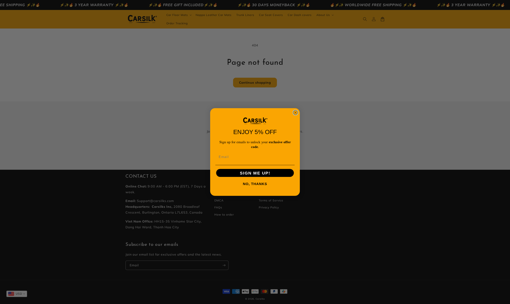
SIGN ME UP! (255, 173)
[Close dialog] (295, 112)
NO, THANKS (255, 184)
